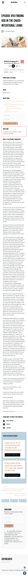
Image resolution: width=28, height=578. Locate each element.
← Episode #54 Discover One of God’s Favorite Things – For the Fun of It (12, 489)
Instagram (19, 411)
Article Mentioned (11, 111)
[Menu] (24, 567)
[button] (24, 2)
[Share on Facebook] (5, 500)
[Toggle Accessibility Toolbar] (24, 573)
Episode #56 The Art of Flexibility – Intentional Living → (15, 494)
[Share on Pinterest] (22, 500)
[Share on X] (14, 500)
